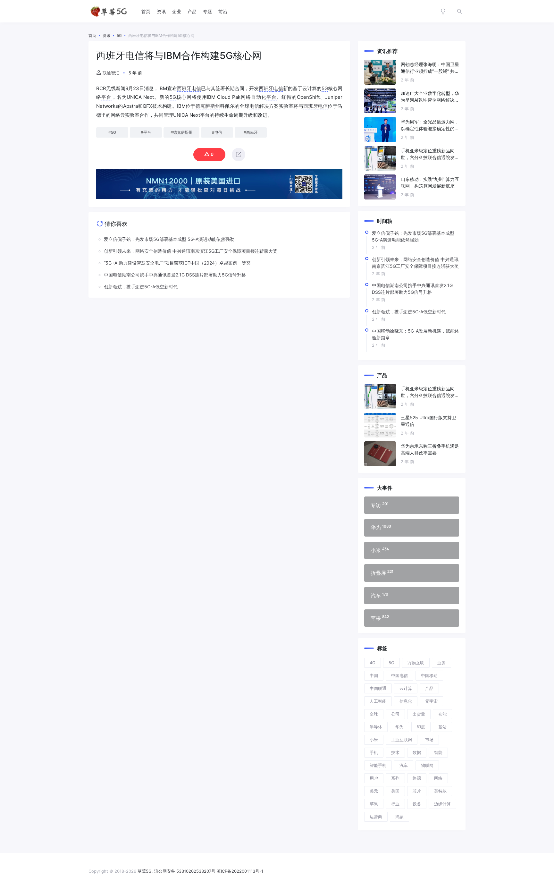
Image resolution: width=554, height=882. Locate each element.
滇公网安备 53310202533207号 (184, 871)
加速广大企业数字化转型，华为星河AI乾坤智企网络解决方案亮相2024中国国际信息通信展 (430, 96)
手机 (374, 752)
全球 (374, 714)
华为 (399, 726)
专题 (207, 11)
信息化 (405, 701)
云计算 (405, 688)
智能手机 (378, 765)
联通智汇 (111, 72)
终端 (417, 778)
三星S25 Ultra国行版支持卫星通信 (428, 421)
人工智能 (378, 701)
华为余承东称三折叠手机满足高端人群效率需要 (430, 449)
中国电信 (399, 675)
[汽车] (411, 595)
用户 (374, 778)
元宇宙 (431, 701)
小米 (374, 739)
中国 (374, 675)
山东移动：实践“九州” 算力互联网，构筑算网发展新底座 (430, 182)
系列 (395, 778)
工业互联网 (401, 739)
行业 (395, 803)
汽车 (403, 765)
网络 (438, 778)
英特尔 (440, 790)
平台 (106, 97)
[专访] (411, 505)
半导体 (376, 726)
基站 (442, 726)
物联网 (427, 765)
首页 (145, 11)
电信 (196, 88)
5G (325, 88)
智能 (438, 752)
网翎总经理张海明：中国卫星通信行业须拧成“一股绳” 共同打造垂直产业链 (430, 68)
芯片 (417, 790)
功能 (442, 714)
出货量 (419, 714)
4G (372, 662)
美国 (395, 790)
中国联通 (378, 688)
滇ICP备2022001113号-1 (240, 871)
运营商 (376, 816)
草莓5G (145, 871)
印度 (421, 726)
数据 (417, 752)
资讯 (161, 11)
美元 (374, 790)
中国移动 (429, 675)
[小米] (411, 550)
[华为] (411, 527)
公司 (395, 714)
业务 (441, 662)
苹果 (374, 803)
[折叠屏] (411, 572)
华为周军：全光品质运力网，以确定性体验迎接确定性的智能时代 (430, 125)
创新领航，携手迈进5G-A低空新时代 (409, 311)
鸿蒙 (399, 816)
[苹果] (411, 618)
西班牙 (184, 88)
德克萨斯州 (208, 106)
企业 (176, 11)
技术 (395, 752)
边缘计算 (442, 803)
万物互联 (415, 662)
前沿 (222, 11)
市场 (429, 739)
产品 (192, 11)
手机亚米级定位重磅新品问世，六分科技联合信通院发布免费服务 (430, 154)
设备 (417, 803)
